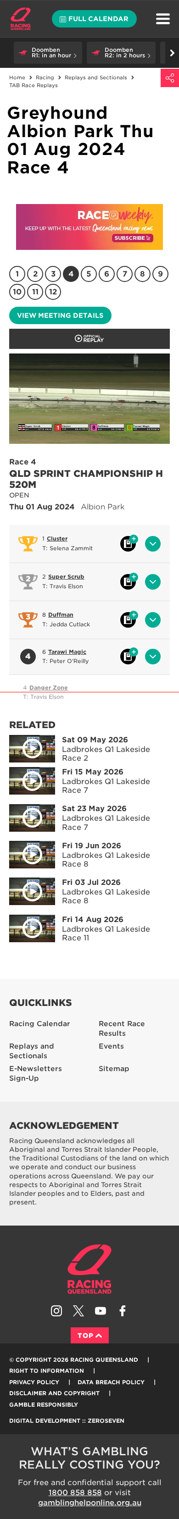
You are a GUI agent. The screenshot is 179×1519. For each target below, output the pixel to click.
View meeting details (60, 315)
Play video (32, 748)
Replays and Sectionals (31, 1051)
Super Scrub (66, 576)
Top (86, 1335)
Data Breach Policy (111, 1382)
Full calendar (98, 18)
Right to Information (46, 1370)
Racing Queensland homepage (89, 1269)
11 (35, 291)
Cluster (57, 538)
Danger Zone (48, 687)
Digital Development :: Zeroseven (66, 1420)
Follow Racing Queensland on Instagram (56, 1311)
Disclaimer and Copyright (54, 1393)
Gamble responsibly (43, 1404)
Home (20, 18)
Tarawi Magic (67, 651)
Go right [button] (172, 53)
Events (111, 1046)
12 (53, 291)
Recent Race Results (122, 1029)
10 (17, 291)
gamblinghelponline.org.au (89, 1502)
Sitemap (114, 1069)
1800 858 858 (75, 1492)
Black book (128, 544)
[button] (48, 53)
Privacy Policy (34, 1382)
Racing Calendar (39, 1024)
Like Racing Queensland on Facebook (122, 1311)
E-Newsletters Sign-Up (35, 1074)
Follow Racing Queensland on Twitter (78, 1311)
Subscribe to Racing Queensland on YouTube (100, 1311)
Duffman (60, 614)
